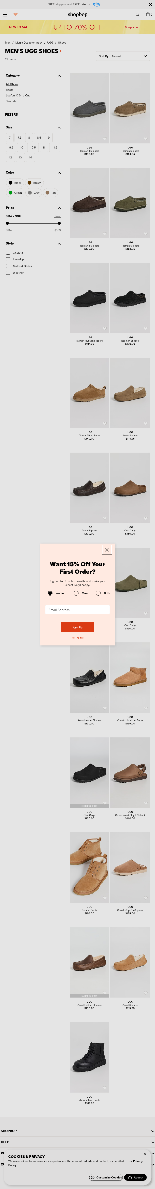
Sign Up (77, 627)
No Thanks (77, 637)
